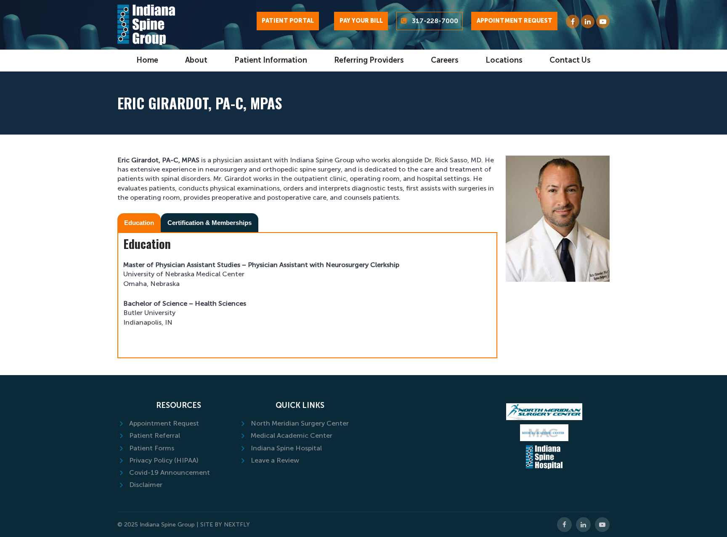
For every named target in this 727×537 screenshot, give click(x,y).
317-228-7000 (435, 21)
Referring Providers (369, 60)
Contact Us (570, 60)
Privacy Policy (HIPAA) (164, 460)
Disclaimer (145, 485)
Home (147, 60)
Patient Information (270, 60)
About (196, 60)
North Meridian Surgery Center (300, 423)
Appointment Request (514, 20)
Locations (504, 60)
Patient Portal (288, 20)
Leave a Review (275, 460)
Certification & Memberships (209, 222)
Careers (445, 60)
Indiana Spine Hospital (286, 448)
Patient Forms (151, 448)
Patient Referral (154, 435)
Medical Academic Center (291, 435)
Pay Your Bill (361, 20)
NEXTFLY (237, 524)
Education (139, 222)
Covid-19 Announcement (169, 472)
